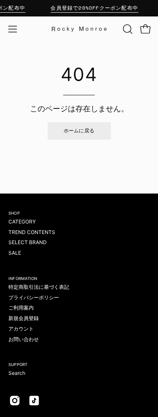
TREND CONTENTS (31, 232)
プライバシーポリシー (33, 297)
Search (16, 373)
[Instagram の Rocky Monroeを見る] (14, 400)
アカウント (21, 329)
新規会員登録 (23, 318)
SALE (14, 253)
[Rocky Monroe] (79, 29)
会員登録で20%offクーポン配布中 (94, 7)
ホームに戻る (79, 130)
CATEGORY (22, 221)
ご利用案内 (21, 307)
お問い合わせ (23, 339)
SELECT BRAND (27, 242)
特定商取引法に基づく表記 (38, 287)
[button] (127, 29)
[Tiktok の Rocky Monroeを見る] (34, 400)
